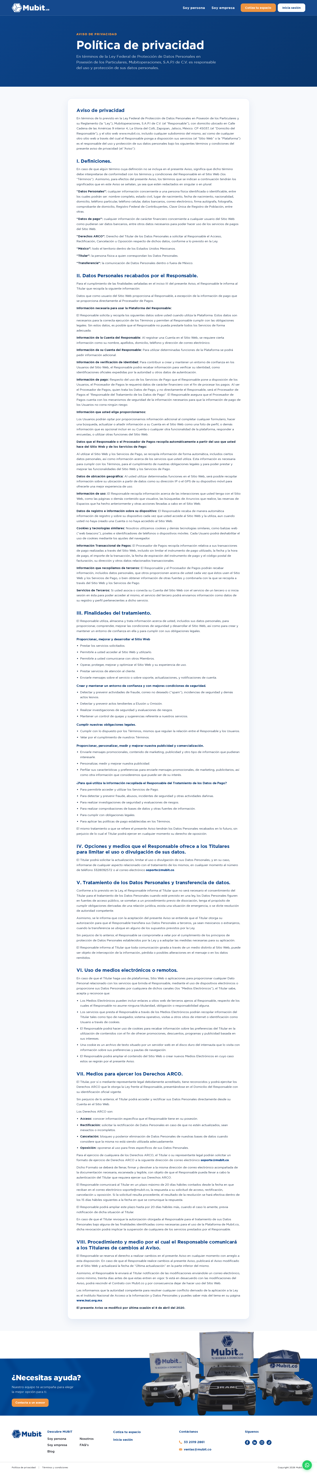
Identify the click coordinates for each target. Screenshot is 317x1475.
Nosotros (87, 1438)
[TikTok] (269, 1442)
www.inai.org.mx (89, 1300)
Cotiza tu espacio (258, 7)
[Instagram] (261, 1442)
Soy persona (194, 8)
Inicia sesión (291, 7)
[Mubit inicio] (47, 7)
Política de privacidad (24, 1467)
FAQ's (84, 1445)
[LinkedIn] (254, 1442)
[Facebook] (247, 1442)
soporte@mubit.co (160, 870)
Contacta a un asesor (30, 1402)
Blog (50, 1451)
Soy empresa (223, 8)
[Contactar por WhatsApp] (307, 1465)
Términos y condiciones (55, 1467)
